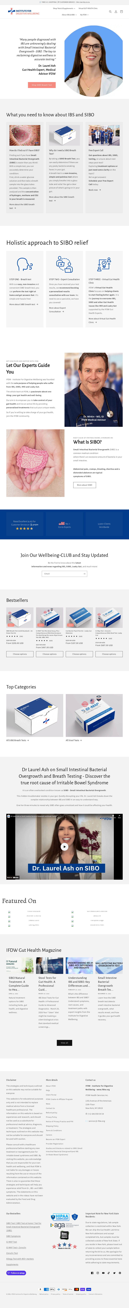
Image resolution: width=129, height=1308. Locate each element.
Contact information (95, 1294)
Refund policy (51, 1112)
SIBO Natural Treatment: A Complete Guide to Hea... (19, 983)
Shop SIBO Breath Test (42, 85)
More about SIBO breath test (22, 304)
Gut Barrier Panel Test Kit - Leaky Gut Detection (79, 632)
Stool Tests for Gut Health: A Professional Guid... (47, 983)
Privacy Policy (51, 1117)
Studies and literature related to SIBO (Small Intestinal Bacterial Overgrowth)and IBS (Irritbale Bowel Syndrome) (64, 1151)
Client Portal (51, 1095)
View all (64, 1043)
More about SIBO (84, 485)
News (48, 1104)
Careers (49, 1135)
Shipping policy (81, 1294)
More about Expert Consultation (57, 310)
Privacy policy (55, 1294)
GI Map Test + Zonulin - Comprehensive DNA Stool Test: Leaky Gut (108, 633)
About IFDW (51, 1086)
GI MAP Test (11, 1241)
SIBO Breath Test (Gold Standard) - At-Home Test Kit (19, 632)
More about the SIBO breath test (22, 206)
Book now (93, 190)
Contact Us (50, 1108)
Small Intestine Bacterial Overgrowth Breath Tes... (107, 983)
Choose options (20, 654)
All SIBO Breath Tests (16, 740)
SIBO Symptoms (13, 1236)
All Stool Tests (72, 740)
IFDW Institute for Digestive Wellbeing (24, 1294)
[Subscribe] (84, 574)
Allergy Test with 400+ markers (20, 1258)
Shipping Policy (52, 1126)
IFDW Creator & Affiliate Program (59, 1099)
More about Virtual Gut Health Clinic (102, 320)
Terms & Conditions (54, 1130)
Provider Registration (54, 1144)
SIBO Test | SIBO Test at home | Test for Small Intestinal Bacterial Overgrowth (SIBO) (23, 1227)
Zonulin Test (12, 1253)
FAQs (48, 1090)
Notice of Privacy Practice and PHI (59, 1121)
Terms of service (68, 1294)
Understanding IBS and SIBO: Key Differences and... (79, 981)
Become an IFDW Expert (55, 1139)
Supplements (12, 1264)
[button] (110, 11)
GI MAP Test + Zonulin (16, 1247)
